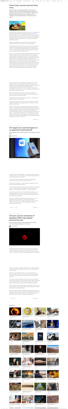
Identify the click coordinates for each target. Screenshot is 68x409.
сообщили (32, 198)
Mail (1, 408)
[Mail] (1, 1)
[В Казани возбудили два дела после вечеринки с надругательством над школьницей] (28, 351)
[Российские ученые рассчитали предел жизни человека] (28, 376)
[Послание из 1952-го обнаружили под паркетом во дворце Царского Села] (15, 351)
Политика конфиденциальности (63, 408)
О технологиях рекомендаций (55, 408)
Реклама (7, 408)
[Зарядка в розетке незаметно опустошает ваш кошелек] (15, 376)
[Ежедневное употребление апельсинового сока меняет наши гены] (53, 376)
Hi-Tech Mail (17, 125)
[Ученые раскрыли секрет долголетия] (28, 401)
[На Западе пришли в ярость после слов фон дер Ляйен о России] (53, 326)
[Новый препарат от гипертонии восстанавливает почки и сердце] (15, 401)
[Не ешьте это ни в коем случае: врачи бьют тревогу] (28, 313)
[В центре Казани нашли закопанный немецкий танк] (40, 326)
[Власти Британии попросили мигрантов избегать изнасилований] (28, 338)
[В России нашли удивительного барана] (53, 313)
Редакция (41, 408)
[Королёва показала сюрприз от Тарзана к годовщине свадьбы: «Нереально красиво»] (15, 363)
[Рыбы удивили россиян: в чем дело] (40, 363)
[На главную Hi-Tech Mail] (3, 1)
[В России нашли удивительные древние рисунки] (53, 401)
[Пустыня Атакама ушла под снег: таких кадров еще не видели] (53, 351)
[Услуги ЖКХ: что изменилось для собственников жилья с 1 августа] (15, 326)
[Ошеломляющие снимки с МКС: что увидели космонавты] (40, 338)
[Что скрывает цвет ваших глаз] (15, 338)
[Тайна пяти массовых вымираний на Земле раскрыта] (15, 313)
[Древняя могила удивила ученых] (40, 313)
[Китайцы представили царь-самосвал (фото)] (53, 338)
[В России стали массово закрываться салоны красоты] (28, 363)
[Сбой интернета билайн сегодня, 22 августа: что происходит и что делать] (40, 376)
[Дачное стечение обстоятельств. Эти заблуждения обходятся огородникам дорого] (15, 388)
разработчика (30, 32)
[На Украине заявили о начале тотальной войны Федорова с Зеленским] (40, 351)
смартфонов (35, 33)
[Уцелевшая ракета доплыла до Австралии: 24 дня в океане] (28, 326)
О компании (3, 408)
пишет (18, 175)
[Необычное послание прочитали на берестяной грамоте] (28, 388)
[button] (17, 25)
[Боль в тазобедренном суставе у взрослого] (53, 388)
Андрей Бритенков (14, 135)
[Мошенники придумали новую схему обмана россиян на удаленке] (40, 401)
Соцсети (21, 125)
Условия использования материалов (47, 408)
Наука (21, 213)
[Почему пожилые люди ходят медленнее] (53, 363)
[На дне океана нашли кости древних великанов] (40, 388)
